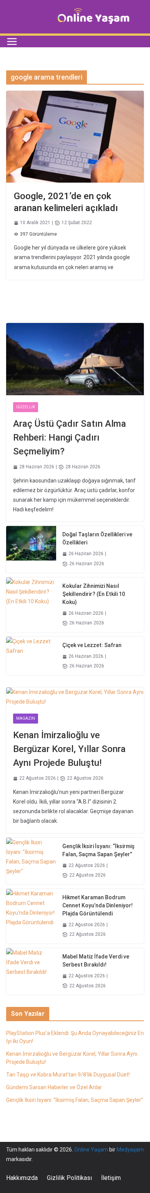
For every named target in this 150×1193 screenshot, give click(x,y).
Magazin (25, 718)
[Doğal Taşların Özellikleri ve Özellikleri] (31, 549)
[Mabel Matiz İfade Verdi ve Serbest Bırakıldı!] (31, 971)
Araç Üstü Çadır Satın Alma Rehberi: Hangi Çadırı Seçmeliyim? (69, 437)
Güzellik (25, 407)
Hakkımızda (22, 1177)
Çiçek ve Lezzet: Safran (92, 645)
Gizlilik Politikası (69, 1177)
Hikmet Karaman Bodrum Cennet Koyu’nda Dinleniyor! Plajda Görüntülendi (97, 905)
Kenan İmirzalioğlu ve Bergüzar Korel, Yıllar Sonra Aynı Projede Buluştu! (69, 749)
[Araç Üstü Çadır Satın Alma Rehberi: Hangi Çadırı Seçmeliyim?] (75, 359)
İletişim (111, 1177)
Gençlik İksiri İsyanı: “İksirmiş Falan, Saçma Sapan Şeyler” (98, 850)
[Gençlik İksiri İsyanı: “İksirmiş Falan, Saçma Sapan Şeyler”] (31, 861)
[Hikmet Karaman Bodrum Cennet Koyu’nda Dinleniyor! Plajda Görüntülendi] (31, 916)
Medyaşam (130, 1149)
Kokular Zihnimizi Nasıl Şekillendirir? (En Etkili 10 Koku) (93, 594)
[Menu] (12, 41)
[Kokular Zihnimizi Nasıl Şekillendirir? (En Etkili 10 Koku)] (31, 604)
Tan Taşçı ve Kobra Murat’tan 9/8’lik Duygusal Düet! (68, 1075)
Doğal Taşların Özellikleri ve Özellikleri (97, 538)
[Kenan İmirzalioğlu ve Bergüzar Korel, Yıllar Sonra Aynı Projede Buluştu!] (75, 697)
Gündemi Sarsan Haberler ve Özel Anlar (54, 1087)
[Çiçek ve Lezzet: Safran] (31, 656)
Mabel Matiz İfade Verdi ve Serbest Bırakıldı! (95, 960)
